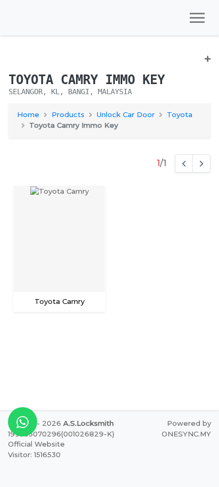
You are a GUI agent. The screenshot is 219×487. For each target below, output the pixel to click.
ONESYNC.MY (186, 434)
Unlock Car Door (126, 114)
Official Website (36, 444)
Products (68, 114)
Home (28, 114)
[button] (109, 63)
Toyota (179, 114)
